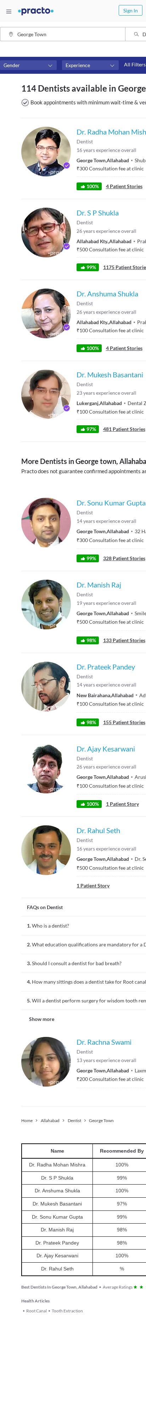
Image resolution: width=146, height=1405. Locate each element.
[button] (28, 65)
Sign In (130, 10)
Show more (41, 1019)
